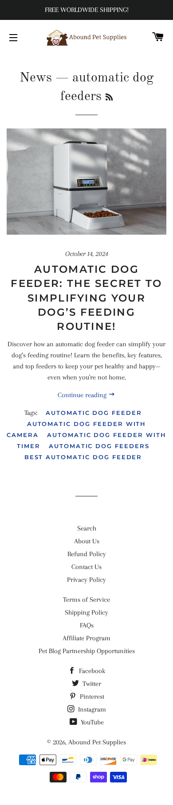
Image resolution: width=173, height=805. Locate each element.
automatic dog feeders (99, 445)
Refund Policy (86, 554)
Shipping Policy (86, 612)
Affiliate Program (86, 638)
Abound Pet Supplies (97, 742)
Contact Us (86, 567)
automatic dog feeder (94, 412)
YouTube (91, 722)
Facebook (91, 671)
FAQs (87, 625)
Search (86, 528)
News (36, 78)
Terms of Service (86, 600)
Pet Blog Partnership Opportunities (87, 651)
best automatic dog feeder (83, 457)
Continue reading (83, 395)
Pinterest (91, 697)
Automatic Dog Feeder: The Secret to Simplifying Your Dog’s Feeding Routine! (86, 298)
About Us (86, 541)
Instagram (91, 709)
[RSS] (109, 98)
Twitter (91, 684)
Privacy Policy (86, 580)
